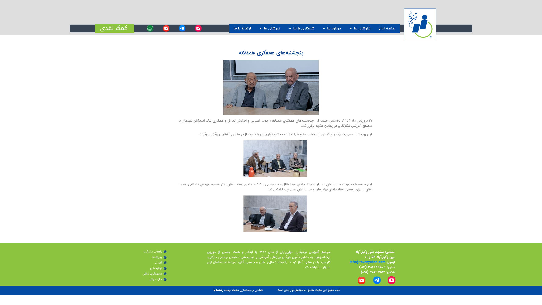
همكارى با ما (303, 28)
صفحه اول (387, 28)
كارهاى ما (362, 28)
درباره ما (334, 28)
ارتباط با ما (242, 28)
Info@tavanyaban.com (367, 262)
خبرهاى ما (272, 28)
